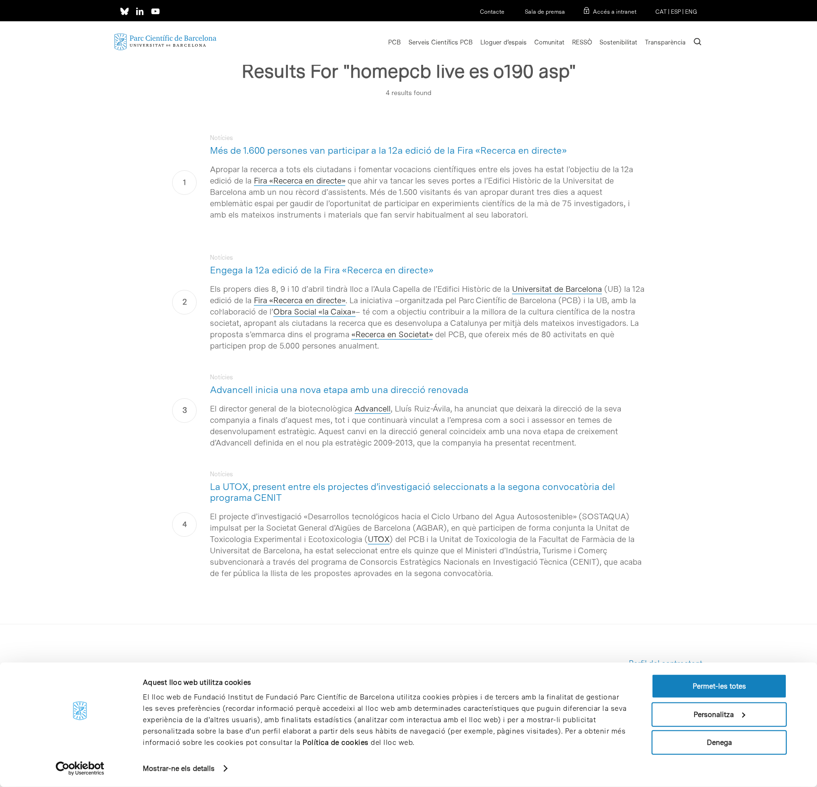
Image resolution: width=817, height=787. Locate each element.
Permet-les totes (719, 686)
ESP (676, 12)
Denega (719, 742)
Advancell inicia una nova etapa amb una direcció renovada (339, 389)
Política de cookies (336, 742)
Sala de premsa (544, 12)
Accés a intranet (614, 12)
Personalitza (714, 714)
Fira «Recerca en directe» (299, 180)
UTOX (379, 539)
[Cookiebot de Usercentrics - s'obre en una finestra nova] (80, 768)
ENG (691, 12)
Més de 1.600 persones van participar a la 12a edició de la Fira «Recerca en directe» (388, 150)
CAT (661, 12)
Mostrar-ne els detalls (179, 768)
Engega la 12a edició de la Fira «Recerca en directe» (322, 270)
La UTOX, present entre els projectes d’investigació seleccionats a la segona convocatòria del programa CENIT (412, 492)
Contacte (492, 12)
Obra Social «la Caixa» (314, 311)
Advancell (373, 408)
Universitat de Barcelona (557, 289)
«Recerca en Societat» (392, 334)
